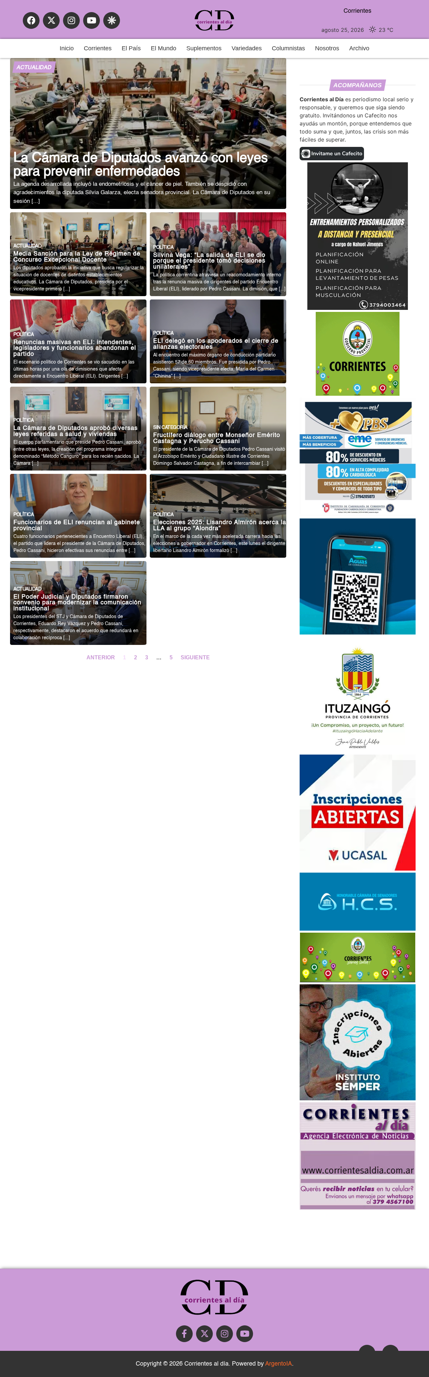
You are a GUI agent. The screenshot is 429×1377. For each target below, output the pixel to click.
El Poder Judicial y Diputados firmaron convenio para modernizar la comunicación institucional (77, 603)
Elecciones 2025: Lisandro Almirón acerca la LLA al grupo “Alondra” (219, 526)
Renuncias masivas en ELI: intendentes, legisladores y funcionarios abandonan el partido (74, 348)
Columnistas (288, 48)
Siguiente (195, 657)
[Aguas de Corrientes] (358, 632)
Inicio (67, 48)
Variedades (247, 48)
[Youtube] (91, 20)
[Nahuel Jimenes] (357, 308)
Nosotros (327, 48)
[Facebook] (31, 20)
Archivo (359, 48)
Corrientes (98, 48)
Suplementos (204, 48)
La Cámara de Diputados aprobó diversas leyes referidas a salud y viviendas (75, 431)
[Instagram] (71, 20)
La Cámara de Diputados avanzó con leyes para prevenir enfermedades (140, 165)
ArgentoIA (278, 1364)
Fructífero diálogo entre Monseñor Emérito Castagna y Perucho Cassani (216, 438)
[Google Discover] (111, 20)
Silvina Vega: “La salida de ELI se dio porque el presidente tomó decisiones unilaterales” (209, 261)
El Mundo (163, 48)
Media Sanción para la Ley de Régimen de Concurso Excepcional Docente (76, 257)
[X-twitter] (51, 20)
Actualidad (34, 67)
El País (131, 48)
